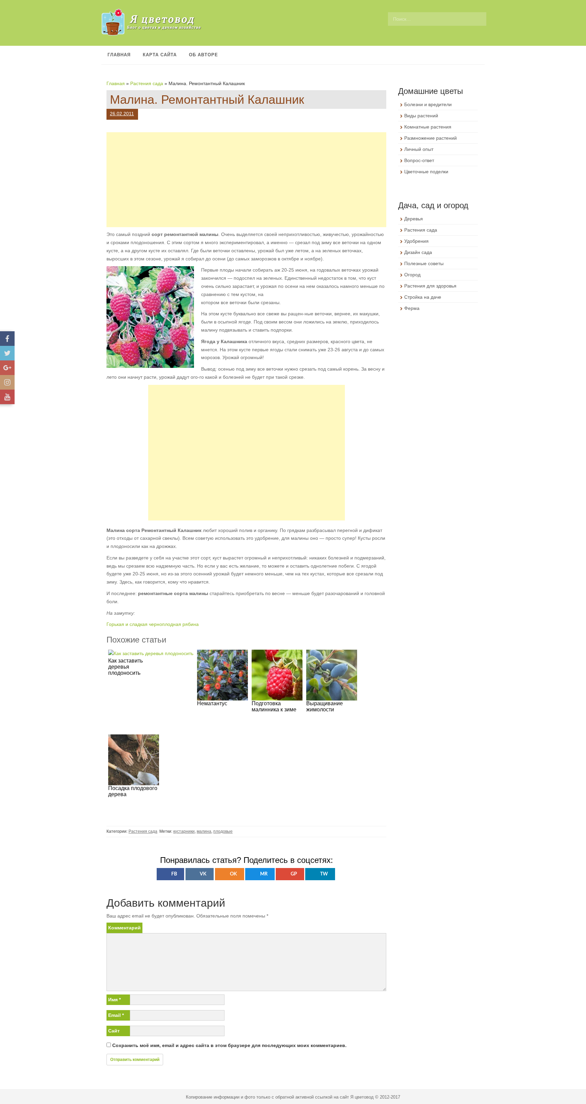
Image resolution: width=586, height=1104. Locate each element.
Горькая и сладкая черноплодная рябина (152, 624)
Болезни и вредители (428, 104)
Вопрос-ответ (419, 160)
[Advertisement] (246, 179)
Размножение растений (430, 138)
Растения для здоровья (430, 286)
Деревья (413, 218)
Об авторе (203, 54)
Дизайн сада (418, 252)
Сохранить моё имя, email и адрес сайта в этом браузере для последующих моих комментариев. (229, 1045)
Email (116, 1015)
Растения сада (146, 83)
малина (204, 831)
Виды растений (421, 115)
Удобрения (416, 241)
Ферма (411, 308)
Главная (119, 54)
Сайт (114, 1030)
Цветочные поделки (426, 171)
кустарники (184, 831)
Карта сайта (160, 54)
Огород (412, 274)
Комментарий (124, 927)
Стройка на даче (422, 297)
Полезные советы (424, 263)
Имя (114, 999)
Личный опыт (418, 149)
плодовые (223, 831)
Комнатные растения (427, 127)
